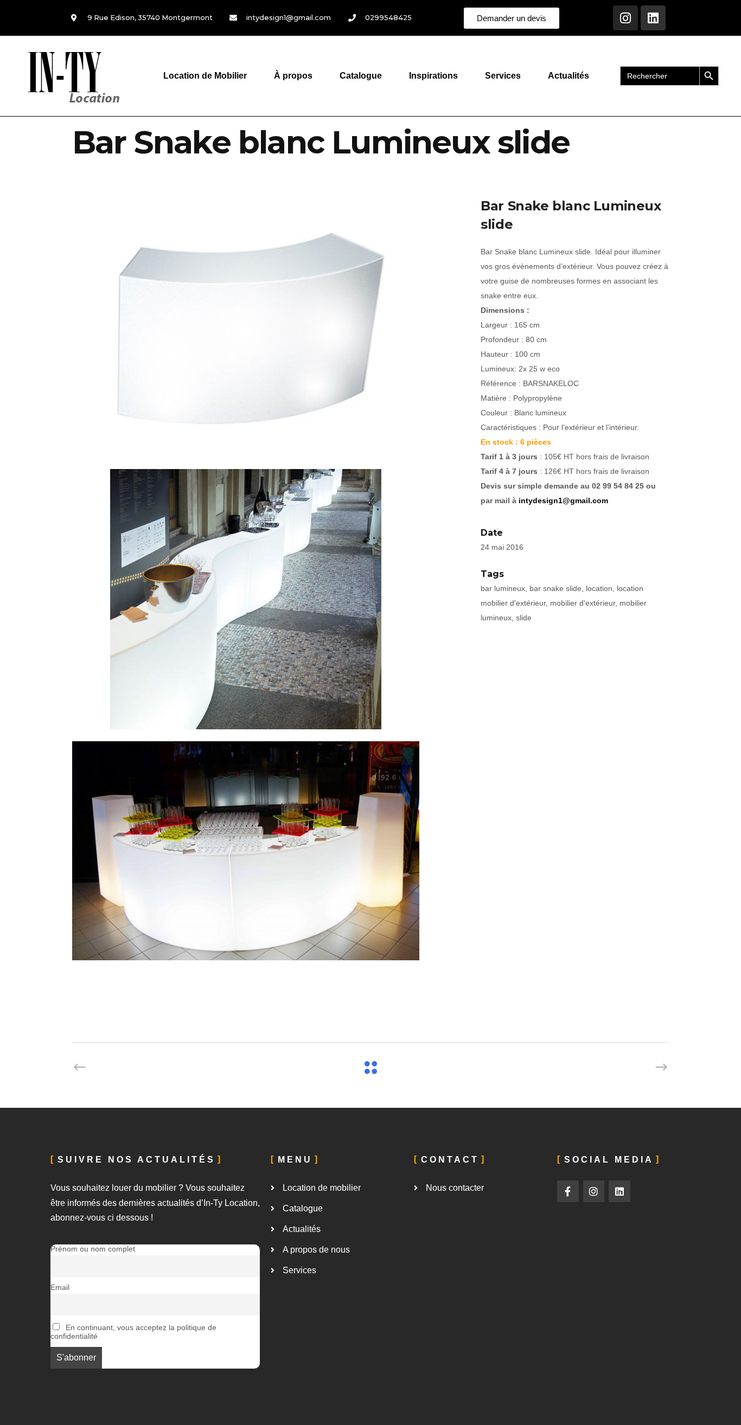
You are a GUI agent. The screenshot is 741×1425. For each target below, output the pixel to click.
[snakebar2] (265, 327)
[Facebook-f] (568, 1191)
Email (59, 1287)
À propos (293, 75)
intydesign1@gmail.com (563, 500)
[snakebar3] (265, 599)
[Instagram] (625, 17)
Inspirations (433, 75)
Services (503, 75)
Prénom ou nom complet (92, 1248)
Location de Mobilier (205, 75)
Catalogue (361, 75)
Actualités (568, 75)
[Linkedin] (653, 17)
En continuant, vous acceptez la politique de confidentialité (133, 1331)
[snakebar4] (265, 871)
